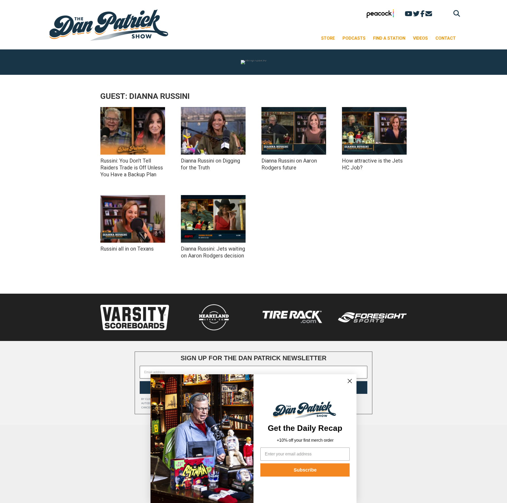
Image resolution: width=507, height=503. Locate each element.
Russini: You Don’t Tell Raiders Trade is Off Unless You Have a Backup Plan (131, 168)
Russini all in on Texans (127, 249)
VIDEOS (420, 38)
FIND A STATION (389, 38)
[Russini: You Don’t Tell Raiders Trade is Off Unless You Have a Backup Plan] (132, 131)
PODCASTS (353, 38)
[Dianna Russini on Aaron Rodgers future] (293, 131)
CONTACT (445, 38)
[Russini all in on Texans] (132, 219)
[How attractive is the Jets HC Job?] (374, 131)
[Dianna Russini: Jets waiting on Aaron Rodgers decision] (213, 219)
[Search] (455, 13)
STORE (328, 38)
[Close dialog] (349, 381)
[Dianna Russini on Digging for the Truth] (213, 131)
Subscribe (305, 470)
